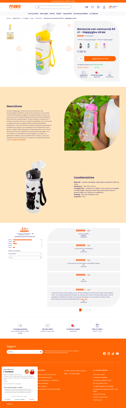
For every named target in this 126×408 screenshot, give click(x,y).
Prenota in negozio (82, 67)
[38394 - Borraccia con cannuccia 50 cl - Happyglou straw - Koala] (88, 45)
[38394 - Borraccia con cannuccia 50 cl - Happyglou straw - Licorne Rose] (104, 45)
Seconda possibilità (80, 14)
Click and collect (99, 375)
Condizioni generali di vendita (103, 386)
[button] (4, 405)
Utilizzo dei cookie (99, 394)
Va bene (31, 399)
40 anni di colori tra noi (43, 377)
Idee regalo (44, 14)
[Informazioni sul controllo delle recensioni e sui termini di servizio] (32, 233)
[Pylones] (15, 7)
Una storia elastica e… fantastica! (47, 380)
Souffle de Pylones (41, 383)
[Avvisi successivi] (89, 310)
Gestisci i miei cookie (100, 397)
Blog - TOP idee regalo (72, 374)
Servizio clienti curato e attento (75, 371)
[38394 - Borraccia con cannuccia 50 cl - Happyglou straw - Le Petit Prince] (96, 45)
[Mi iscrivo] (41, 352)
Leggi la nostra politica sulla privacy (12, 383)
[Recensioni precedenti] (77, 309)
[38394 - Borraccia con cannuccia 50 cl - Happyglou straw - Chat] (80, 45)
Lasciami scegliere (20, 399)
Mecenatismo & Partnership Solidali (47, 389)
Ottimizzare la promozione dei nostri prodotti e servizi (18, 389)
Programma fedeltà (100, 377)
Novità (52, 14)
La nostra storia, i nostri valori (45, 375)
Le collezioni (93, 14)
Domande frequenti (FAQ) (102, 380)
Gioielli (58, 14)
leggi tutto (84, 299)
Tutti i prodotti (33, 14)
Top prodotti (67, 14)
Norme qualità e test (100, 383)
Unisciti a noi (97, 400)
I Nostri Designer (41, 386)
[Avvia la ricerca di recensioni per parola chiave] (41, 258)
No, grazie (7, 399)
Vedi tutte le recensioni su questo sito (25, 236)
